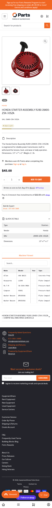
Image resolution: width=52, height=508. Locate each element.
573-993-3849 (14, 208)
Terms (19, 484)
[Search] (47, 25)
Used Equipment (9, 406)
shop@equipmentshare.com (18, 341)
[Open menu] (4, 16)
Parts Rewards (8, 445)
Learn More (12, 347)
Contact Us (33, 484)
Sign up (16, 164)
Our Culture (6, 459)
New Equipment (8, 402)
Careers (5, 462)
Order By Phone (8, 420)
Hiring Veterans (8, 469)
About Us (11, 354)
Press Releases (8, 456)
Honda (4, 105)
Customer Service (9, 417)
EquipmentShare (9, 396)
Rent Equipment (8, 399)
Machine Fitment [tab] (26, 255)
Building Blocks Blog (10, 441)
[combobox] (26, 25)
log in (24, 164)
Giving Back (6, 466)
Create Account (8, 427)
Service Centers (8, 409)
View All (11, 335)
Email (5, 208)
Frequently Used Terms (11, 438)
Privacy (26, 487)
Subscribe (43, 378)
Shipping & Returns (10, 423)
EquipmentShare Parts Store (29, 480)
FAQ (3, 435)
